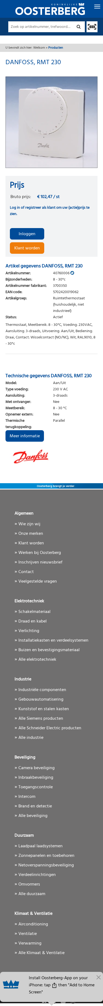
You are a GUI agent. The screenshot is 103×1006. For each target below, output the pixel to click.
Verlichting (28, 631)
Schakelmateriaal (34, 611)
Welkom (39, 48)
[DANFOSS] (51, 455)
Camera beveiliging (36, 768)
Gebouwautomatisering (40, 699)
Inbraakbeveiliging (35, 777)
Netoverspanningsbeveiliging (46, 865)
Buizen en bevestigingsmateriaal (49, 650)
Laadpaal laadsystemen (40, 846)
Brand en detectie (35, 806)
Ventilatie (27, 933)
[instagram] (73, 1002)
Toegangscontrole (35, 787)
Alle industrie (30, 737)
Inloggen (27, 234)
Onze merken (30, 533)
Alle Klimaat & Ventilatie (41, 953)
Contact (26, 572)
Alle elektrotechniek (37, 659)
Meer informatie (25, 436)
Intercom (26, 796)
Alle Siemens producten (40, 718)
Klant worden (27, 248)
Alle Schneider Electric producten (49, 728)
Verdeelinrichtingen (37, 874)
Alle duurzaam (31, 894)
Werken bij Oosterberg (39, 552)
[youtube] (64, 1002)
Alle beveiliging (33, 815)
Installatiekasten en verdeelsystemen (53, 640)
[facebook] (44, 1002)
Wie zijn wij (29, 524)
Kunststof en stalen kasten (43, 709)
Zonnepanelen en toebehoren (46, 855)
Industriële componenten (42, 690)
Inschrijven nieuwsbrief (40, 562)
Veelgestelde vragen (37, 581)
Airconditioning (33, 924)
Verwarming (29, 943)
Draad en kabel (32, 621)
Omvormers (29, 884)
